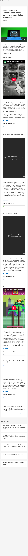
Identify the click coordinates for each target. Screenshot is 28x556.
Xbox (21, 414)
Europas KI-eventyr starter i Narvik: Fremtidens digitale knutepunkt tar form (14, 445)
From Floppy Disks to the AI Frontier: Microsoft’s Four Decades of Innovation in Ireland (14, 427)
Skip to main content (5, 0)
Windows (17, 414)
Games (7, 414)
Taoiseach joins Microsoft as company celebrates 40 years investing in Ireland (14, 436)
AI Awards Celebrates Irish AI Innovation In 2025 (13, 463)
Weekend (11, 414)
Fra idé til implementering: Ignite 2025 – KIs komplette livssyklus (13, 455)
